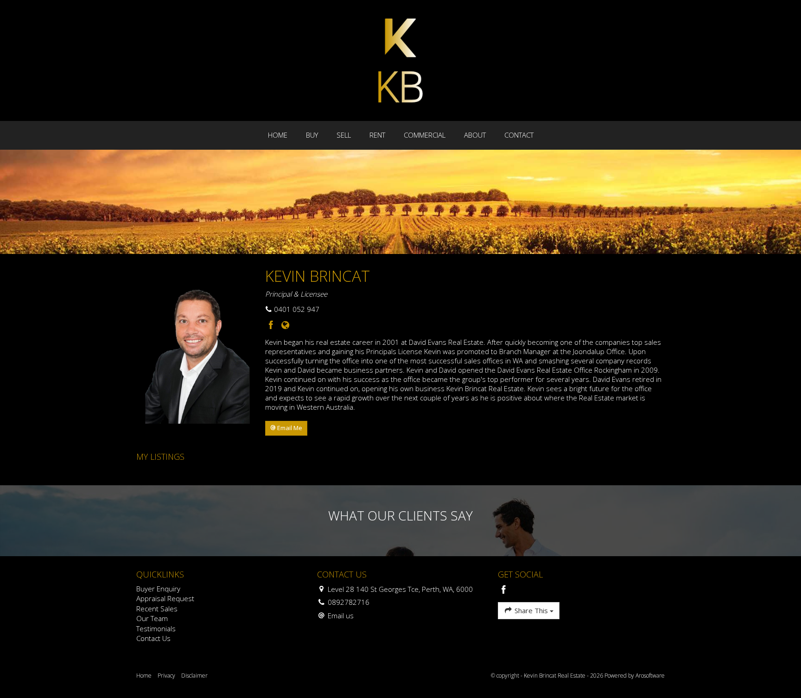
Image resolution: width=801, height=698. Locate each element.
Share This (531, 610)
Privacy (166, 675)
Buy (312, 135)
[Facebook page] (272, 325)
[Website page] (285, 325)
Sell (344, 135)
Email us (341, 615)
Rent (377, 135)
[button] (286, 428)
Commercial (424, 135)
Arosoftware (650, 675)
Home (277, 135)
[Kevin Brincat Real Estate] (400, 59)
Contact (519, 135)
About (475, 135)
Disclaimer (194, 675)
